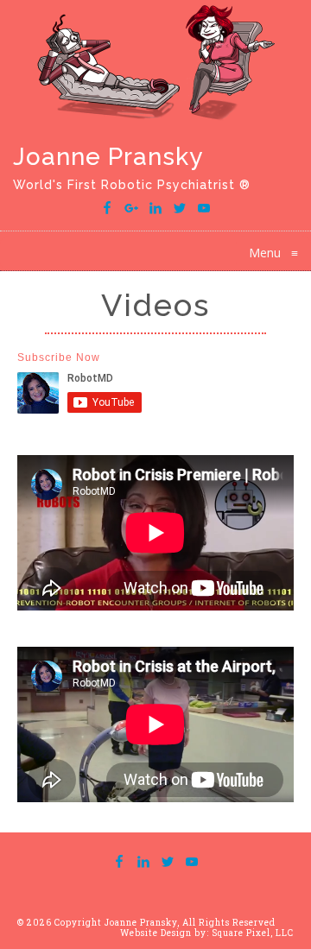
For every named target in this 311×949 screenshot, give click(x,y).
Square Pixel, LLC (253, 933)
